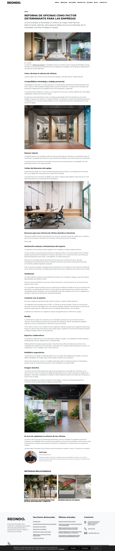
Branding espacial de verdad (67, 521)
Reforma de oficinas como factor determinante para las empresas (68, 528)
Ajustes (96, 548)
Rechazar (85, 548)
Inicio (57, 2)
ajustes (62, 549)
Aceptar (73, 548)
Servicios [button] (63, 2)
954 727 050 (91, 528)
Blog (96, 2)
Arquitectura (36, 521)
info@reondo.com (94, 533)
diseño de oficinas (38, 65)
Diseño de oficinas (38, 538)
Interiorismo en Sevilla (39, 526)
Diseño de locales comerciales (42, 532)
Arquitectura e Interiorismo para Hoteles (44, 524)
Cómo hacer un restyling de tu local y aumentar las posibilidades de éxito (69, 536)
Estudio (90, 2)
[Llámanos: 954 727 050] (57, 543)
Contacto (103, 2)
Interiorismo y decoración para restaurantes (42, 535)
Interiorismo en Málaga (39, 529)
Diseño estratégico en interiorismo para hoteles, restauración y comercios (70, 532)
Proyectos (81, 2)
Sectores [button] (72, 2)
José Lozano (43, 452)
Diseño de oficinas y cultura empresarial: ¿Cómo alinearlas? (70, 524)
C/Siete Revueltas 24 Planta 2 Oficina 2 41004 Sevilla (94, 523)
